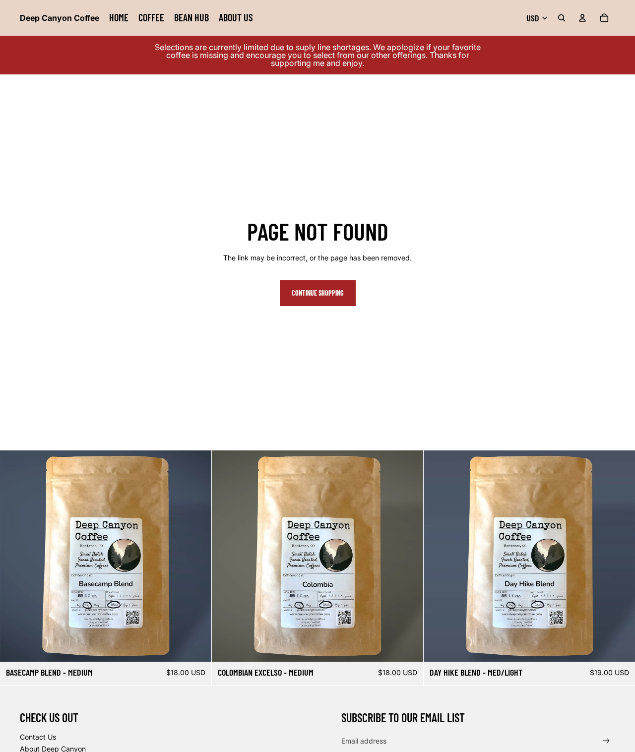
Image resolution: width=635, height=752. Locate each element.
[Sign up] (606, 741)
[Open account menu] (582, 18)
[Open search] (561, 18)
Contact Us (38, 737)
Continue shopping (318, 293)
